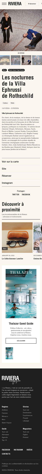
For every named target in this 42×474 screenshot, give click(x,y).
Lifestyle (26, 421)
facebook (26, 194)
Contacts (6, 454)
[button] (32, 4)
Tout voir (26, 410)
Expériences (27, 415)
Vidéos (29, 450)
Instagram (18, 450)
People (25, 418)
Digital (25, 434)
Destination (27, 413)
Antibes (5, 410)
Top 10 (4, 440)
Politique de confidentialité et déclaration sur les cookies (20, 465)
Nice (3, 419)
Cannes (5, 413)
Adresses (5, 434)
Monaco (5, 416)
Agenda (5, 437)
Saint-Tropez (6, 423)
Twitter (15, 194)
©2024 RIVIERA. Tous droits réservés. (16, 470)
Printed (25, 437)
